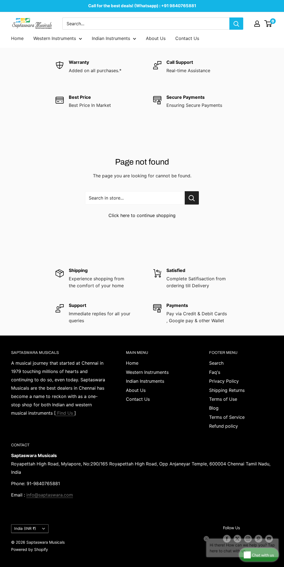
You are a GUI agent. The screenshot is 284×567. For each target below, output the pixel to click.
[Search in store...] (192, 198)
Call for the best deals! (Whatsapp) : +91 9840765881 (142, 5)
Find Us (65, 413)
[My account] (257, 24)
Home (17, 38)
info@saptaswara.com (49, 495)
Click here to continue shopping (142, 215)
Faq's (214, 372)
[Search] (236, 23)
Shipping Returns (227, 390)
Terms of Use (223, 399)
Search (216, 363)
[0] (268, 23)
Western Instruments (54, 38)
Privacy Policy (224, 381)
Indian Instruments (111, 38)
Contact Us (187, 38)
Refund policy (223, 426)
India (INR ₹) (25, 528)
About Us (156, 38)
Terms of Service (227, 417)
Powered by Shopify (29, 549)
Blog (214, 408)
